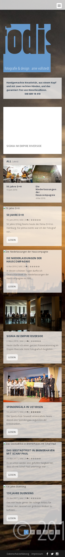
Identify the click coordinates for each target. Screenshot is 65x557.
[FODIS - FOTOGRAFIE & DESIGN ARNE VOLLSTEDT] (8, 5)
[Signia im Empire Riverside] (32, 313)
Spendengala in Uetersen (24, 407)
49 (51, 532)
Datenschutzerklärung (18, 553)
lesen (12, 239)
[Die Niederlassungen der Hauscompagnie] (47, 174)
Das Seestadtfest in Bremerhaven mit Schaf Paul (30, 452)
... (45, 532)
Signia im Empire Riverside (24, 336)
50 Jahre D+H (15, 146)
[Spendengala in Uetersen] (32, 384)
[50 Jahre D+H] (17, 174)
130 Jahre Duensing (20, 493)
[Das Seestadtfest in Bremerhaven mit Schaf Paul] (32, 444)
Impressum (37, 553)
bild (21, 220)
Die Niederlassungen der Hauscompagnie (46, 191)
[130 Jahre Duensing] (32, 487)
